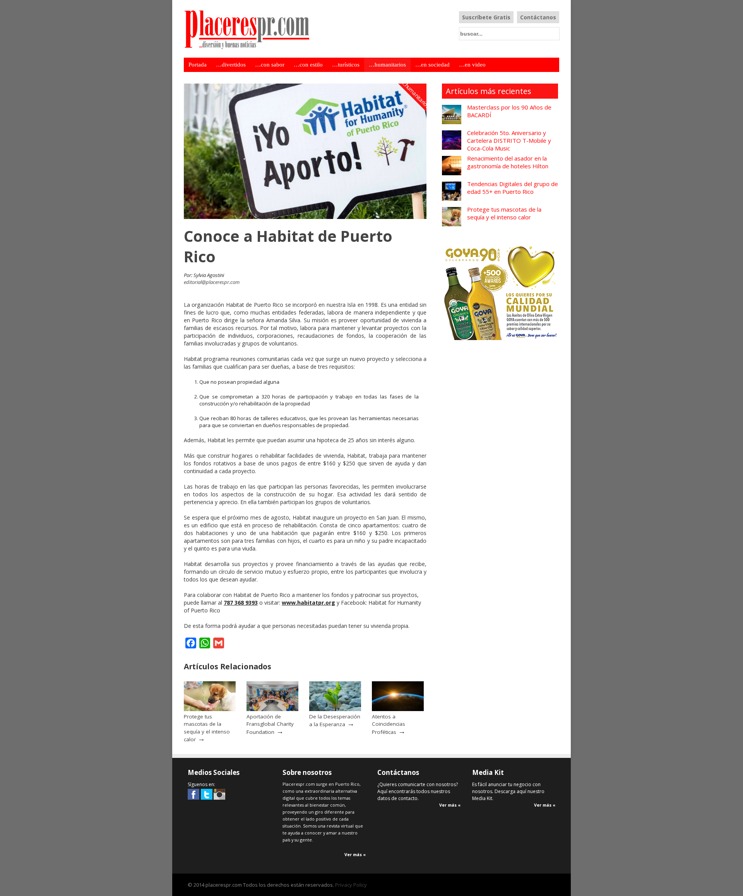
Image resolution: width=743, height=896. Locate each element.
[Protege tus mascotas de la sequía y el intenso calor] (210, 709)
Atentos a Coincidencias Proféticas (388, 724)
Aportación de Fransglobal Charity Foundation (270, 724)
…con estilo (308, 65)
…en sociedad (432, 65)
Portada (197, 65)
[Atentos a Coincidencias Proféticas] (398, 709)
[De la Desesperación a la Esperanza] (335, 709)
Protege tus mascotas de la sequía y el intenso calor (207, 728)
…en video (472, 65)
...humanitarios (416, 94)
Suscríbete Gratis (486, 17)
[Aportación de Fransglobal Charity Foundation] (272, 709)
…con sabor (269, 65)
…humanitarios (387, 65)
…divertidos (231, 65)
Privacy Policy (351, 884)
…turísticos (346, 65)
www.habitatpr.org (308, 602)
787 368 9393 (241, 602)
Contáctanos (538, 17)
